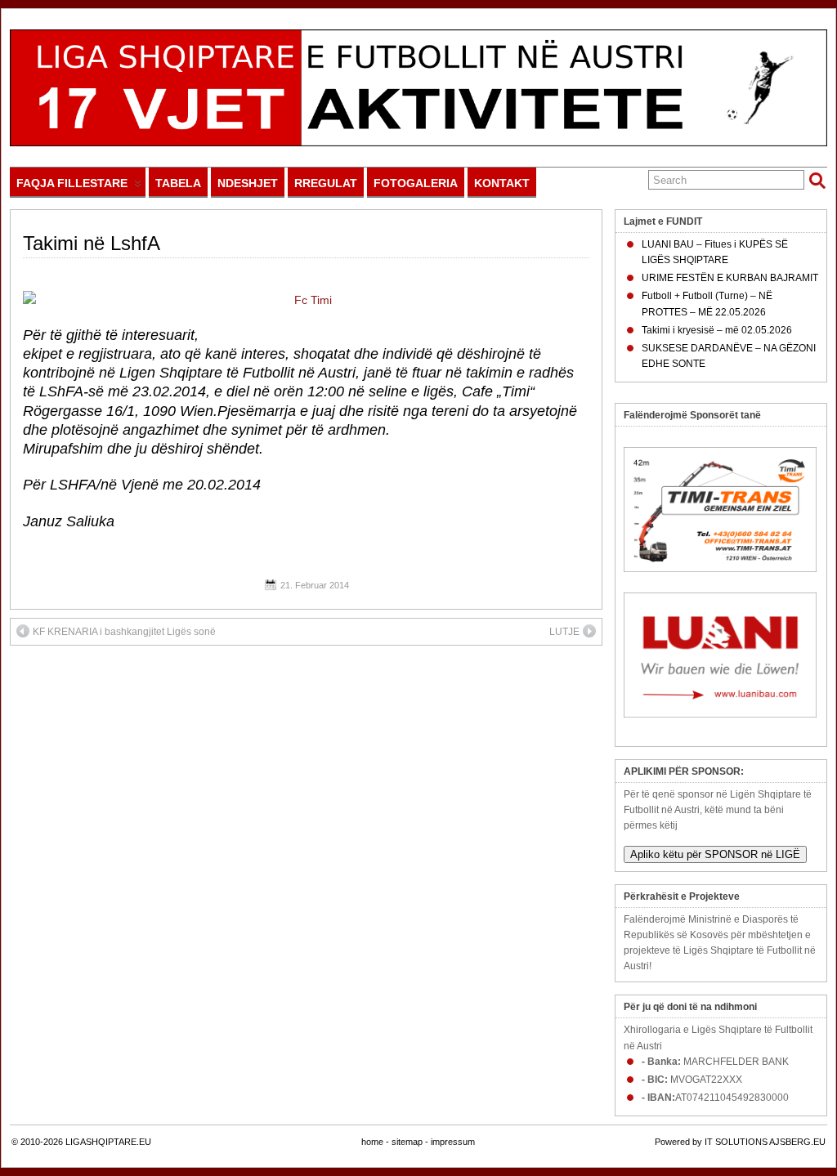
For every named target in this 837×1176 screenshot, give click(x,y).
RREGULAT (325, 183)
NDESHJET (247, 183)
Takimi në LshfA (91, 243)
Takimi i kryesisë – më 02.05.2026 (717, 330)
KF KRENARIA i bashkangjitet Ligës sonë (124, 631)
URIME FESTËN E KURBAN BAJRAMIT (730, 278)
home (372, 1142)
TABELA (178, 183)
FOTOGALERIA (416, 183)
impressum (453, 1142)
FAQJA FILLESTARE (72, 183)
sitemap (407, 1142)
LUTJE (564, 631)
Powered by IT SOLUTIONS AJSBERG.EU (740, 1142)
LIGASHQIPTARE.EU (108, 1142)
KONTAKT (502, 183)
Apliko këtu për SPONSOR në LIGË (715, 854)
